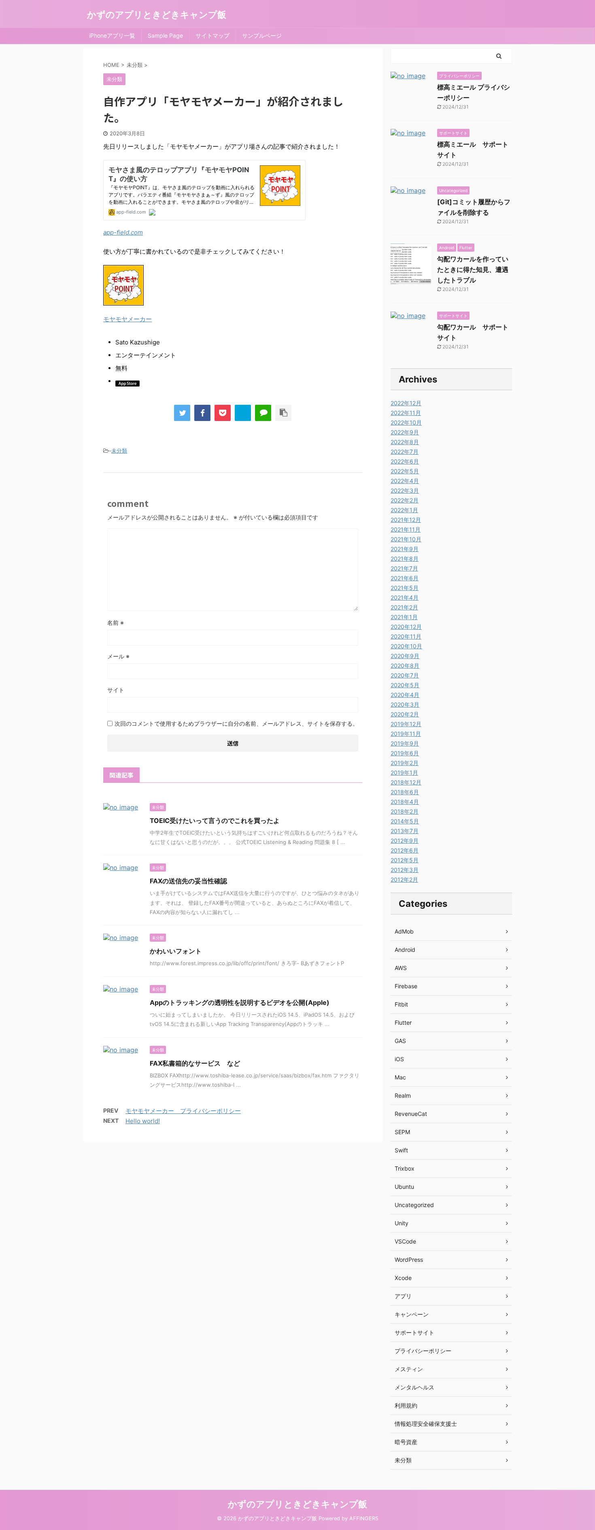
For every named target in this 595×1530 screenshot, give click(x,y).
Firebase (406, 986)
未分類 (119, 450)
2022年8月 (405, 441)
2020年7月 (405, 675)
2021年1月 (404, 616)
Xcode (403, 1277)
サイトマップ (213, 35)
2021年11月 (406, 529)
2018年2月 (405, 811)
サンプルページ (262, 35)
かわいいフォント (176, 951)
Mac (400, 1077)
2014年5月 (405, 821)
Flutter (403, 1022)
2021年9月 (405, 548)
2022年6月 (405, 461)
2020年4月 (405, 694)
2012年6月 (405, 850)
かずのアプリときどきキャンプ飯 (156, 14)
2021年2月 (404, 607)
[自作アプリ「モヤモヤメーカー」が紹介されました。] (243, 413)
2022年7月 (405, 451)
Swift (401, 1150)
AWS (401, 967)
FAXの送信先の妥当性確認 (188, 881)
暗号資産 (406, 1441)
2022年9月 (405, 432)
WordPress (409, 1259)
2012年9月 (405, 840)
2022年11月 (406, 412)
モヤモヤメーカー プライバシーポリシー (183, 1111)
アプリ (403, 1296)
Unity (401, 1223)
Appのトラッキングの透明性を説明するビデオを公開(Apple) (239, 1002)
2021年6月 (405, 578)
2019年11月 (406, 733)
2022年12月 (406, 403)
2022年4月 (405, 480)
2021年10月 (406, 539)
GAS (400, 1040)
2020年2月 (405, 714)
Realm (403, 1095)
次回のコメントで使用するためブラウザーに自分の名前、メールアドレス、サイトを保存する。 (236, 723)
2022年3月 (405, 490)
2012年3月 (405, 869)
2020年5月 (405, 685)
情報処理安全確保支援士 (426, 1423)
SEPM (402, 1131)
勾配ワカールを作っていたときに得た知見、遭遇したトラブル (472, 269)
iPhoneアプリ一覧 (112, 35)
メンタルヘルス (414, 1387)
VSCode (405, 1241)
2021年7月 (404, 568)
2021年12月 (406, 519)
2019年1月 (404, 772)
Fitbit (401, 1004)
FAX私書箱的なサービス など (195, 1063)
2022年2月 (405, 500)
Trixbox (404, 1168)
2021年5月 (405, 587)
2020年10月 (406, 646)
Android (405, 949)
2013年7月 (405, 830)
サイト (115, 689)
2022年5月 (405, 471)
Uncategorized (414, 1204)
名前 (115, 622)
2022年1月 (404, 509)
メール (118, 656)
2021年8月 (405, 558)
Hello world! (142, 1121)
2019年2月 (405, 762)
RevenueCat (411, 1113)
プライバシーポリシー (423, 1350)
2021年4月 (405, 597)
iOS (399, 1059)
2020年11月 (406, 636)
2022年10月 (406, 422)
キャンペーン (412, 1314)
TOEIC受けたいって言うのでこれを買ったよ (215, 820)
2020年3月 (405, 704)
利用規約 (406, 1405)
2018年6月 (405, 792)
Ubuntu (404, 1186)
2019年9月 (405, 743)
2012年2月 (404, 879)
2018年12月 (406, 782)
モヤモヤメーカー (127, 319)
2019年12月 (406, 723)
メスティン (409, 1368)
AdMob (404, 931)
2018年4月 (405, 801)
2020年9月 (405, 655)
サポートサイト (414, 1332)
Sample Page (165, 35)
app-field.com (123, 232)
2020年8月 (405, 665)
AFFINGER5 (363, 1518)
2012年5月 (405, 860)
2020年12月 (406, 626)
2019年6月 (405, 753)
